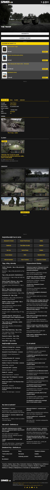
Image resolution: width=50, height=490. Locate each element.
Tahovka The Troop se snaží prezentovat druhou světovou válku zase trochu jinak (12, 156)
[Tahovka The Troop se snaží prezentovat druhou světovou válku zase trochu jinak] (12, 146)
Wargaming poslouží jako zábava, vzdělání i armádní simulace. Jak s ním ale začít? (37, 438)
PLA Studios (13, 104)
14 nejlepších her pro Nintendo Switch (37, 370)
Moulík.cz (36, 465)
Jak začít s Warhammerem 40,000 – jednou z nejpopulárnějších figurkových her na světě (13, 430)
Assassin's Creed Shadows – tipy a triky (13, 293)
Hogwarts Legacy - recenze (10, 360)
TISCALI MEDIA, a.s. (27, 485)
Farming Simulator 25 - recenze (11, 358)
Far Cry (9, 250)
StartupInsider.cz (35, 467)
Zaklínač (8, 245)
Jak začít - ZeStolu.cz (10, 424)
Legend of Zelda (41, 259)
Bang (19, 451)
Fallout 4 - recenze (7, 379)
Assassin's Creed (8, 240)
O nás (40, 482)
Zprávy (10, 464)
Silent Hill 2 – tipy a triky (9, 340)
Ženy (18, 464)
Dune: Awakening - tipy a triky (10, 338)
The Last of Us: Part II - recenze (11, 349)
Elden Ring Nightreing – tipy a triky (12, 329)
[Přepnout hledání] (42, 2)
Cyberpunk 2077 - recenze (9, 367)
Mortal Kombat (8, 259)
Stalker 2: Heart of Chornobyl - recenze (13, 363)
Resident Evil (41, 255)
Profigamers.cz (37, 464)
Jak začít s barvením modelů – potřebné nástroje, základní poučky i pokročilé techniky (12, 435)
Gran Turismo (25, 259)
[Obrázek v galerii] (12, 175)
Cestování (23, 464)
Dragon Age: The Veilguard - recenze (12, 377)
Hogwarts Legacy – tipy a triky (10, 336)
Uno (3, 456)
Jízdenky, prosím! (23, 456)
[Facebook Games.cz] (25, 487)
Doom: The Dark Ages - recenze (11, 392)
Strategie (12, 111)
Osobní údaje (28, 482)
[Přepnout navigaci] (44, 2)
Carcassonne (5, 451)
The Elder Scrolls (25, 245)
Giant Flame (13, 103)
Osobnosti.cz (6, 465)
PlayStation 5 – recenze (8, 408)
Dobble (37, 453)
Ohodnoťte (25, 33)
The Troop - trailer (13, 132)
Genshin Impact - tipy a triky (10, 309)
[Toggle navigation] (48, 2)
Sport (14, 464)
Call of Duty (25, 250)
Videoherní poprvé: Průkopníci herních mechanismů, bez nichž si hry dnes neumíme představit (37, 269)
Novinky (4, 141)
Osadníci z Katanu (40, 451)
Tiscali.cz (4, 464)
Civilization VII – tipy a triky (9, 295)
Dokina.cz (5, 467)
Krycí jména (38, 456)
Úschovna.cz (24, 465)
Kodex (33, 482)
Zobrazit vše (25, 212)
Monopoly (21, 453)
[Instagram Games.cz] (30, 487)
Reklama (15, 482)
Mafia (41, 240)
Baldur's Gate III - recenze (9, 370)
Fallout (41, 245)
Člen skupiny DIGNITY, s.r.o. (37, 485)
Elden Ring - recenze (8, 365)
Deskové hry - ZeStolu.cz (11, 447)
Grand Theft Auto (25, 240)
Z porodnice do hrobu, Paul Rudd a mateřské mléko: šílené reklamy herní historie (37, 321)
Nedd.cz (30, 465)
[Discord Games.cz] (32, 487)
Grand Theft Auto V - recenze (10, 374)
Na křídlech (5, 459)
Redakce (19, 482)
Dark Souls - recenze (8, 385)
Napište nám (21, 484)
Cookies (23, 482)
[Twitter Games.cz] (27, 487)
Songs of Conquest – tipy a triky (11, 319)
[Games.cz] (7, 2)
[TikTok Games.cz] (34, 487)
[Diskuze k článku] (13, 159)
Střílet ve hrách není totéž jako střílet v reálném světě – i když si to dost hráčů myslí (38, 327)
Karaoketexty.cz (15, 465)
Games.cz (29, 464)
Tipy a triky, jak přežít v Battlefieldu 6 (12, 275)
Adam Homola (8, 159)
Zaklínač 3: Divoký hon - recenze (11, 347)
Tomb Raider (8, 255)
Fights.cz (42, 465)
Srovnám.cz (26, 467)
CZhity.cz (11, 467)
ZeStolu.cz (45, 464)
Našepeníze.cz (18, 467)
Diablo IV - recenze (7, 372)
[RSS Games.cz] (37, 487)
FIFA (25, 255)
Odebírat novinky (25, 38)
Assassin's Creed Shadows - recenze (12, 352)
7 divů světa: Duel (7, 453)
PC (11, 113)
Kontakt (37, 482)
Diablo (41, 250)
